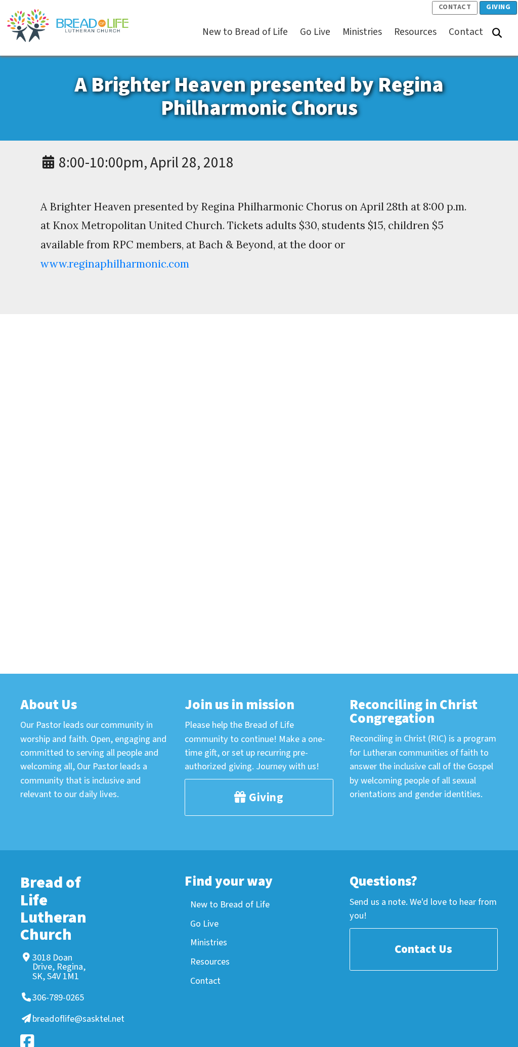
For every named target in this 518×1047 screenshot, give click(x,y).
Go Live (204, 923)
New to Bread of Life (230, 904)
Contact (455, 7)
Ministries (208, 942)
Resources (210, 961)
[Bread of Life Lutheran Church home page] (73, 25)
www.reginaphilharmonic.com (114, 264)
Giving (498, 7)
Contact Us (423, 949)
